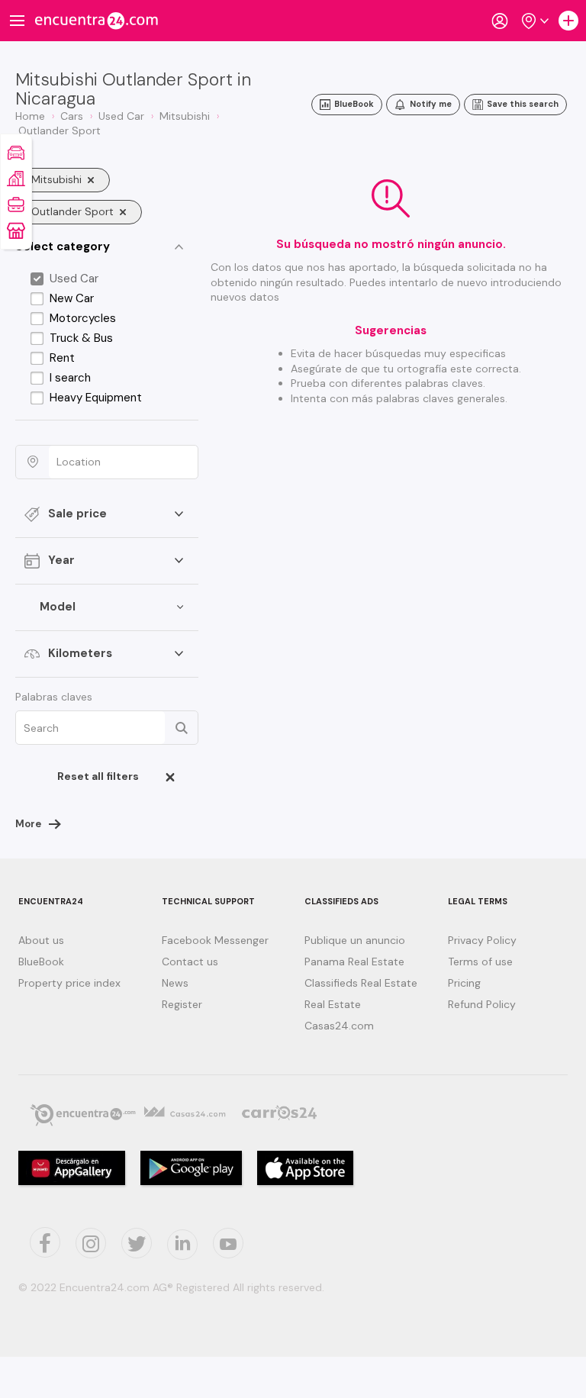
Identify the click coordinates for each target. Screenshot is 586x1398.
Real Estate (332, 1004)
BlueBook (41, 961)
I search (70, 377)
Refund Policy (482, 1004)
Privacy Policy (482, 940)
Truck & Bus (81, 338)
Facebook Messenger (215, 940)
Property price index (69, 983)
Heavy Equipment (96, 397)
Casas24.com (339, 1025)
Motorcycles (83, 318)
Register (182, 1004)
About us (41, 940)
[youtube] (228, 1243)
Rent (62, 358)
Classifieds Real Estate (360, 983)
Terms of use (480, 961)
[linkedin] (182, 1244)
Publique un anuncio (354, 940)
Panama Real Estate (354, 961)
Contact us (190, 961)
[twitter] (45, 1242)
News (175, 983)
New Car (72, 298)
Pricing (464, 983)
